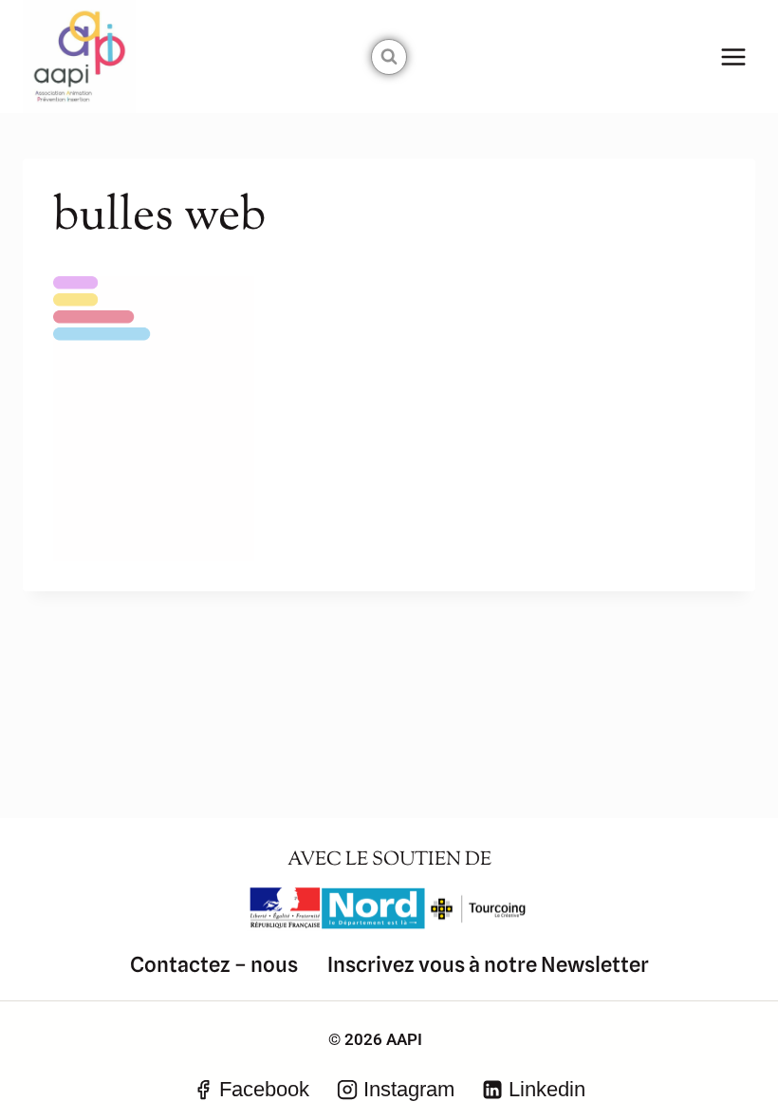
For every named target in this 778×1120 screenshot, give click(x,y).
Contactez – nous (214, 964)
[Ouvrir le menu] (733, 56)
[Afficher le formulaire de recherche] (389, 57)
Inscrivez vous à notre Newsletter (488, 964)
